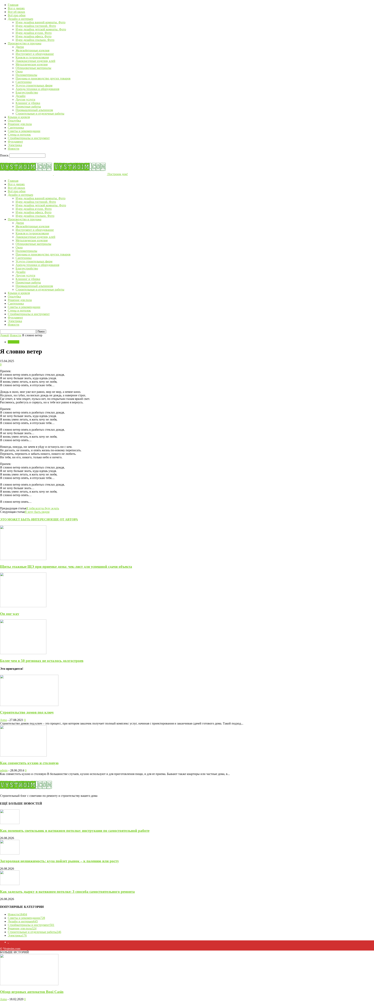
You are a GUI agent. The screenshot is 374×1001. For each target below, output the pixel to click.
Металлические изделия (32, 64)
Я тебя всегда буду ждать (42, 508)
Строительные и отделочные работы (40, 113)
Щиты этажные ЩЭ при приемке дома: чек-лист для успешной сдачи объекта (66, 567)
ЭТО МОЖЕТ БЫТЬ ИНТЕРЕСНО (25, 519)
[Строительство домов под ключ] (29, 705)
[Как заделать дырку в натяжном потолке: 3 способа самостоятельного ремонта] (9, 884)
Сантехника (24, 82)
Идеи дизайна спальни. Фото (35, 40)
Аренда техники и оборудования (37, 89)
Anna (3, 720)
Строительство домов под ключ (27, 712)
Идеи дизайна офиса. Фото (33, 36)
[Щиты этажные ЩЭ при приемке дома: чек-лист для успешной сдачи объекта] (23, 559)
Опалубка (14, 120)
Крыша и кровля (19, 117)
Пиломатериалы (26, 75)
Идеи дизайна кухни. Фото (34, 32)
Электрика (15, 145)
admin (4, 770)
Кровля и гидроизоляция (32, 57)
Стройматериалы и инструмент (29, 138)
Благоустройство (27, 92)
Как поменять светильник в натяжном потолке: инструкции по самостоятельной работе (74, 831)
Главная (13, 4)
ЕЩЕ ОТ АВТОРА (64, 519)
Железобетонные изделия (32, 50)
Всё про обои (17, 15)
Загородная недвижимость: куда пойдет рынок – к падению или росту (59, 861)
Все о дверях (16, 8)
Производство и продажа (24, 43)
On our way (9, 614)
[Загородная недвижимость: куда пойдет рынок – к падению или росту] (9, 853)
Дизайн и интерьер (20, 18)
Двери (20, 47)
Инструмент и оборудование (35, 54)
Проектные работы (28, 106)
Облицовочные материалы (33, 68)
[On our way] (23, 606)
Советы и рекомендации (24, 131)
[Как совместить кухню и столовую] (23, 755)
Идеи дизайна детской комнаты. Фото (41, 29)
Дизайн (21, 96)
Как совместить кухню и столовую (29, 763)
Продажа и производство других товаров (43, 78)
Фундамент (15, 141)
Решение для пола (20, 124)
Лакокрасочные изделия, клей (35, 61)
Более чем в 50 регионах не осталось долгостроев (41, 661)
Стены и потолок (19, 134)
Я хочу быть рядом (37, 511)
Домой (4, 335)
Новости (13, 148)
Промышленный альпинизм (34, 110)
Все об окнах (16, 11)
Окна (19, 71)
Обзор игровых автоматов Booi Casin (32, 992)
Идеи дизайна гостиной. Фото (36, 25)
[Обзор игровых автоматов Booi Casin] (29, 984)
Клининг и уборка (28, 103)
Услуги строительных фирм (34, 85)
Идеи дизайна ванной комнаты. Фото (40, 22)
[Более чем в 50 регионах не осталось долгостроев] (23, 653)
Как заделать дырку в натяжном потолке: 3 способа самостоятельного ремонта (67, 892)
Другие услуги (25, 99)
